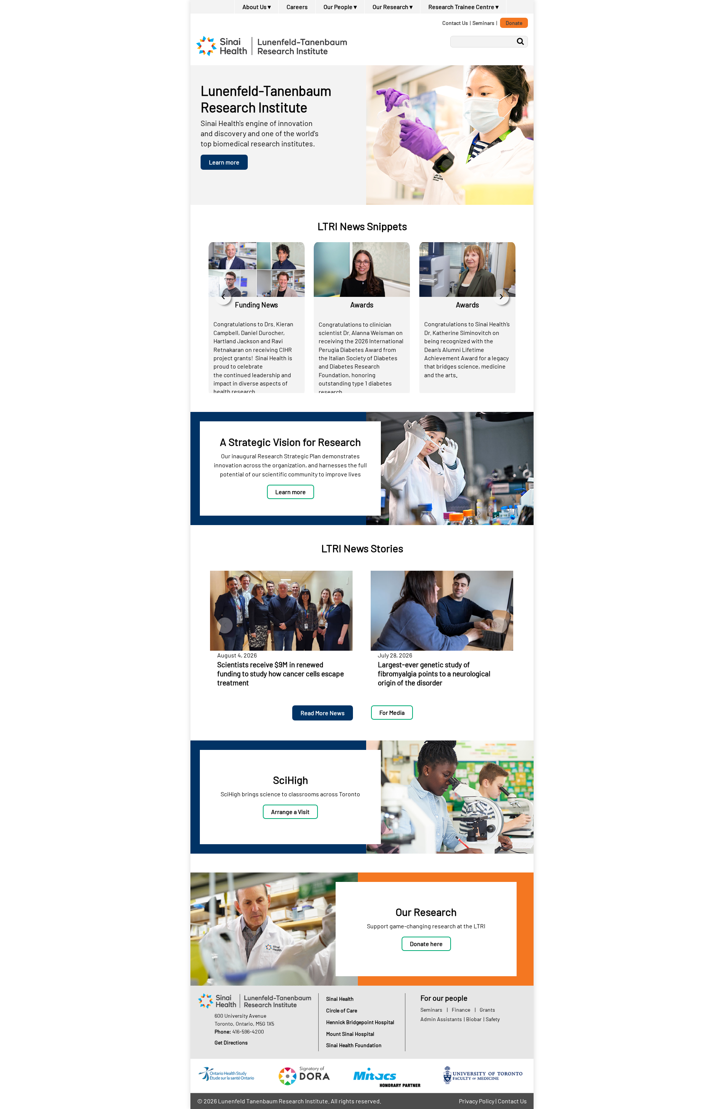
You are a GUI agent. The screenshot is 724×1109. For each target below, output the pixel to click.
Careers (297, 6)
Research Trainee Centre (463, 6)
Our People (340, 6)
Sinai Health (340, 998)
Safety (493, 1019)
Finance (461, 1009)
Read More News (323, 712)
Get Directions (231, 1042)
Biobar (474, 1019)
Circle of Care (341, 1010)
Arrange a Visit (290, 811)
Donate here (426, 943)
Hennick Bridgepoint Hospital (360, 1022)
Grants (487, 1009)
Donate (514, 23)
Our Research (393, 6)
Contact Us (455, 23)
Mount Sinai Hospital (350, 1034)
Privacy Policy (476, 1100)
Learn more (224, 162)
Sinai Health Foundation (354, 1045)
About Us (256, 6)
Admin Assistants (441, 1019)
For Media (392, 712)
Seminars (483, 23)
